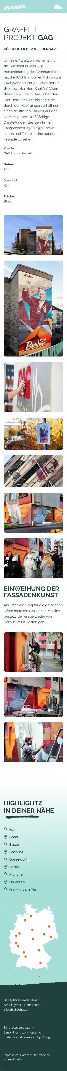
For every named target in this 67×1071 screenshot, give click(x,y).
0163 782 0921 (43, 1037)
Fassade (10, 139)
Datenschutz (28, 1055)
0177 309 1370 (31, 1032)
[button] (6, 1064)
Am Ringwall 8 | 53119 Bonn (22, 1005)
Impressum (11, 1055)
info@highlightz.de (16, 1009)
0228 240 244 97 (23, 1027)
